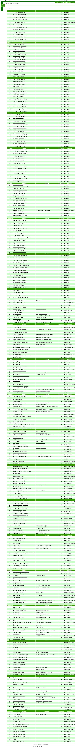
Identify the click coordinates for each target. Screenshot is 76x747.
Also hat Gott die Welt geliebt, (18, 310)
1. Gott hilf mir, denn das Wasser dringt (20, 106)
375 (9, 707)
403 (9, 657)
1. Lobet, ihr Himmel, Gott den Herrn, (19, 201)
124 (9, 216)
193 (9, 198)
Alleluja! (14, 304)
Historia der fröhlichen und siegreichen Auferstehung (22, 488)
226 (9, 165)
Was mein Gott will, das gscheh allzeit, (20, 722)
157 (9, 12)
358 (9, 491)
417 (9, 550)
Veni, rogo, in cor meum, (17, 697)
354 (9, 704)
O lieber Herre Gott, (16, 597)
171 (9, 250)
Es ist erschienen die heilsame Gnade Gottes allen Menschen (23, 424)
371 (9, 424)
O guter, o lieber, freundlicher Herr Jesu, (43, 585)
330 (9, 724)
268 (9, 433)
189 (9, 260)
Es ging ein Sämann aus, (17, 423)
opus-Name (69, 10)
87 (9, 389)
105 (9, 227)
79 (9, 652)
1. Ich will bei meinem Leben (18, 180)
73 (9, 317)
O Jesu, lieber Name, (39, 595)
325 (9, 384)
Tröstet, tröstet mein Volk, (17, 679)
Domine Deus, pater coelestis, (18, 391)
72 (9, 625)
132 (9, 144)
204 (9, 46)
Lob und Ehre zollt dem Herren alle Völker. (43, 548)
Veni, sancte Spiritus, (16, 699)
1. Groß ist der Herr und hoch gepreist (19, 121)
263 (9, 315)
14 (9, 667)
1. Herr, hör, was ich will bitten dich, (19, 143)
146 (9, 126)
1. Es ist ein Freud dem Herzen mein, (19, 88)
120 (9, 57)
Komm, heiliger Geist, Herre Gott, (19, 550)
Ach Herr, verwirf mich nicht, (41, 431)
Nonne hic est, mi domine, (17, 580)
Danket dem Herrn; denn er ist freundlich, (20, 352)
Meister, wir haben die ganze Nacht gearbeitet (21, 572)
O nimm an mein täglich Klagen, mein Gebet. (44, 629)
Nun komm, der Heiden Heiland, (41, 694)
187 (9, 282)
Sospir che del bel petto (17, 667)
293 (9, 558)
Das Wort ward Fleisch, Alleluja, (41, 691)
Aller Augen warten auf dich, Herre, (19, 305)
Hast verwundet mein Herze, (41, 714)
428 (9, 552)
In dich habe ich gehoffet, (40, 528)
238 (9, 263)
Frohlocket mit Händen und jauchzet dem (20, 446)
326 (9, 674)
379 (9, 665)
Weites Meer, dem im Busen (41, 687)
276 (9, 545)
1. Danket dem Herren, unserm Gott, (19, 44)
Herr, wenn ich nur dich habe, (18, 476)
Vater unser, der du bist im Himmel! (42, 614)
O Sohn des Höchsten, (40, 627)
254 (9, 67)
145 (9, 121)
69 (9, 671)
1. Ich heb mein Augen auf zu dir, (19, 163)
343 (9, 473)
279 (9, 577)
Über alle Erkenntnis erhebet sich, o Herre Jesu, (44, 672)
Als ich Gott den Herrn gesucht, (41, 433)
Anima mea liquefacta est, (17, 315)
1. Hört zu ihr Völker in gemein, (18, 126)
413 (9, 458)
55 (9, 372)
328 (9, 699)
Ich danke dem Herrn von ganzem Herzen (20, 503)
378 (9, 381)
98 (9, 252)
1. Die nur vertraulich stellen (18, 71)
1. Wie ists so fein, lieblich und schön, (19, 263)
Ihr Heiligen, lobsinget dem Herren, (19, 523)
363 (9, 562)
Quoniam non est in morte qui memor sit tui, (21, 630)
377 (9, 463)
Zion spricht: (15, 739)
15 (9, 404)
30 (9, 736)
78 (9, 397)
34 (9, 506)
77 (9, 617)
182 (9, 138)
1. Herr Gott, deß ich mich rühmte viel (19, 129)
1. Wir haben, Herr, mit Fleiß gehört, (19, 270)
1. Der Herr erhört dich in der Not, (19, 51)
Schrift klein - (61, 0)
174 (9, 173)
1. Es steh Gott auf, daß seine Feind (19, 94)
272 (9, 525)
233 (9, 273)
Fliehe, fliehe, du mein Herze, (41, 448)
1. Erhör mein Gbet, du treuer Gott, (19, 81)
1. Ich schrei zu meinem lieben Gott (19, 176)
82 (9, 530)
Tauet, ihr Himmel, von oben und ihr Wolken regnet (45, 635)
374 (9, 684)
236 (9, 150)
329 (9, 537)
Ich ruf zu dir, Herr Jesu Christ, (41, 674)
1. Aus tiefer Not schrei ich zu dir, (19, 32)
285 (9, 609)
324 (9, 495)
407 (9, 555)
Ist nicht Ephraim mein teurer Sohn (19, 538)
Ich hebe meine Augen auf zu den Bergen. (20, 515)
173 (9, 191)
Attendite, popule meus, (17, 319)
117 (9, 160)
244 (9, 141)
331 (9, 387)
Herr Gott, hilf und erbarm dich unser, (42, 372)
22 (9, 371)
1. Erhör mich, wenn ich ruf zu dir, (19, 84)
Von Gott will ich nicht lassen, (18, 712)
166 (9, 106)
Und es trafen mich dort (40, 531)
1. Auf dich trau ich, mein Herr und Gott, (20, 27)
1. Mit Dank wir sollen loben (18, 225)
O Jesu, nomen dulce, (17, 595)
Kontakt (57, 2)
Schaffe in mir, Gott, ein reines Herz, (19, 642)
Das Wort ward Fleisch (17, 357)
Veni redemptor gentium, (17, 694)
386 (9, 379)
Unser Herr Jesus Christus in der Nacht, (20, 682)
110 (9, 91)
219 (9, 284)
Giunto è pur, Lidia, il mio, (17, 454)
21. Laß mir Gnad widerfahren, (18, 284)
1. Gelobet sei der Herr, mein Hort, (19, 103)
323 (9, 543)
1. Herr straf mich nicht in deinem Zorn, (20, 136)
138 (9, 277)
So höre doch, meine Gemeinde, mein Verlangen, (44, 319)
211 (9, 203)
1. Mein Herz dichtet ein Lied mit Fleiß (20, 215)
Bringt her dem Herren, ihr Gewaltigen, (20, 332)
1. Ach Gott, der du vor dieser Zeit (19, 12)
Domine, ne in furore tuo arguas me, (19, 396)
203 (9, 41)
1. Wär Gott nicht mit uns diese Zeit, (19, 248)
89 (9, 614)
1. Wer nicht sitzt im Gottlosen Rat (19, 258)
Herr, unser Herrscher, (17, 473)
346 (9, 520)
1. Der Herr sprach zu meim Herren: (19, 59)
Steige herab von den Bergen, (41, 692)
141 (9, 270)
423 (9, 682)
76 (9, 672)
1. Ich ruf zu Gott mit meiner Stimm (19, 173)
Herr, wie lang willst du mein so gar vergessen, (21, 480)
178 (9, 243)
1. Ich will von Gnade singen (18, 185)
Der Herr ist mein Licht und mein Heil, (20, 366)
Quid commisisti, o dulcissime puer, (19, 624)
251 (9, 222)
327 (9, 22)
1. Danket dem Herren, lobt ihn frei (19, 41)
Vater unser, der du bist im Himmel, (19, 689)
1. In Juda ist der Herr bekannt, (18, 191)
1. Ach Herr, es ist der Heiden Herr (19, 17)
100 (9, 84)
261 (9, 701)
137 (9, 161)
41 (9, 583)
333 (9, 645)
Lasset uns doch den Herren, (18, 555)
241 (9, 39)
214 (9, 211)
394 (9, 644)
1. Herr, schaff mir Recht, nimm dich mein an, (21, 155)
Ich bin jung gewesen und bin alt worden (20, 501)
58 (9, 409)
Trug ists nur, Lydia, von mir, (41, 454)
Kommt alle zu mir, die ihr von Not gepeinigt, (44, 701)
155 (9, 267)
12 (9, 575)
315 (9, 490)
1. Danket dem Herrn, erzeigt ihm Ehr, (20, 46)
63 (9, 408)
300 (9, 486)
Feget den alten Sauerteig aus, (18, 438)
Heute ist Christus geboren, (40, 490)
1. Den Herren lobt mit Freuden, (18, 47)
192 (9, 109)
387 (9, 481)
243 (9, 31)
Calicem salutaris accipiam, (18, 335)
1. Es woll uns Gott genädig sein (18, 96)
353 (9, 719)
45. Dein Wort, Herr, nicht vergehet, (19, 287)
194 (9, 240)
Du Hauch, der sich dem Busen (41, 667)
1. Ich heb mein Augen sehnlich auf (19, 165)
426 (9, 568)
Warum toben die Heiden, (17, 716)
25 (9, 325)
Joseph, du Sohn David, (17, 543)
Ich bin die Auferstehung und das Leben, (20, 495)
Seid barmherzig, (16, 647)
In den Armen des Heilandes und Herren (43, 530)
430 (9, 351)
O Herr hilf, (15, 588)
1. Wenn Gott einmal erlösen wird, (19, 257)
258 (9, 434)
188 (9, 128)
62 (9, 629)
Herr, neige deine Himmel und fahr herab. (20, 468)
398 (9, 362)
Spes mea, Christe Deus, (17, 671)
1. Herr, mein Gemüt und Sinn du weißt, (20, 150)
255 (9, 205)
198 (9, 195)
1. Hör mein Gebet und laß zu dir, (19, 123)
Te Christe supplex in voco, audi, (18, 674)
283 (9, 332)
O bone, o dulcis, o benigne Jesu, (19, 585)
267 (9, 329)
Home (3, 4)
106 (9, 265)
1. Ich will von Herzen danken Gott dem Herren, (21, 186)
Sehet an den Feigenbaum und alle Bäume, (20, 644)
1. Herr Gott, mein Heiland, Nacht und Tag (20, 134)
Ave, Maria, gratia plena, (17, 327)
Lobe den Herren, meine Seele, (18, 557)
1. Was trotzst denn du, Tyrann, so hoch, (20, 255)
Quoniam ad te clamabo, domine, (19, 629)
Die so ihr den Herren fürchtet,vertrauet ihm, (21, 386)
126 (9, 37)
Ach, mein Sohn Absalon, (40, 443)
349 (9, 446)
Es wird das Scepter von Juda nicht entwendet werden (22, 428)
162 (9, 116)
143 (9, 76)
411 (9, 689)
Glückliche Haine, (39, 650)
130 (9, 99)
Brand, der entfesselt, (39, 441)
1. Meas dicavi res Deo (17, 210)
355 (9, 451)
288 (9, 523)
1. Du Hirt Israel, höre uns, (17, 72)
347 (9, 508)
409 (9, 647)
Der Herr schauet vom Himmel (18, 369)
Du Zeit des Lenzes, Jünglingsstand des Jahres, (44, 602)
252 (9, 278)
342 (9, 662)
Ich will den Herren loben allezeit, (19, 521)
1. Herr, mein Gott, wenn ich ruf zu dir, (20, 151)
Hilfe (73, 2)
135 (9, 136)
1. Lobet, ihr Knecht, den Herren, (19, 203)
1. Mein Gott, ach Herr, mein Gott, (19, 213)
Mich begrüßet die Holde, (40, 575)
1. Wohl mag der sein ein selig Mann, (19, 277)
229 (9, 248)
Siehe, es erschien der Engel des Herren (20, 657)
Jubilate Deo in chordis (17, 545)
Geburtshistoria (15, 449)
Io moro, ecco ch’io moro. (17, 533)
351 (9, 459)
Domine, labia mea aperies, (18, 392)
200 (9, 123)
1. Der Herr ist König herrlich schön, (19, 54)
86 (9, 630)
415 (9, 639)
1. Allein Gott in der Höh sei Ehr (18, 22)
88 (9, 610)
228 (9, 163)
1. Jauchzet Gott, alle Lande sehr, (19, 196)
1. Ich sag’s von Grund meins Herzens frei (20, 175)
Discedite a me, (15, 389)
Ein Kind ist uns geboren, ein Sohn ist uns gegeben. (22, 416)
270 (9, 319)
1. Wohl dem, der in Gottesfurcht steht (19, 273)
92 (9, 615)
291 (9, 642)
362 (9, 709)
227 (9, 88)
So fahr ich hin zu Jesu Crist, (18, 665)
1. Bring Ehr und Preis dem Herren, (19, 37)
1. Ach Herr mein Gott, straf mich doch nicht (21, 16)
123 (9, 155)
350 (9, 560)
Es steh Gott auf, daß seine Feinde (19, 426)
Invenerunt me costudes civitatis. (18, 531)
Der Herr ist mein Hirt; (17, 364)
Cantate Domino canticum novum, (19, 339)
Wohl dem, (15, 733)
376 (9, 637)
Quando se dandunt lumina (17, 619)
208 (9, 59)
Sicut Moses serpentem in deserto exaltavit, (20, 654)
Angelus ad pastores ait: (17, 314)
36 (9, 540)
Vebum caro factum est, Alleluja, (19, 691)
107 (9, 178)
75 (9, 632)
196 (9, 242)
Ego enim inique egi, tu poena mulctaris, (20, 409)
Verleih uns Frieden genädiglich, (18, 704)
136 (9, 193)
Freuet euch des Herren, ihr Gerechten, (20, 444)
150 (9, 93)
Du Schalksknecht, (16, 401)
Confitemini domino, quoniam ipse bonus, (20, 342)
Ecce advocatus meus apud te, (18, 406)
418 (9, 582)
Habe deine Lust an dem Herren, (18, 461)
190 (9, 89)
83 (9, 697)
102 (9, 16)
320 (9, 501)
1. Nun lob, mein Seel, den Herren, (19, 233)
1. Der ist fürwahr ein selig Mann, (19, 61)
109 (9, 19)
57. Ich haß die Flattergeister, (18, 290)
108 (9, 14)
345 (9, 367)
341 (9, 563)
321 (9, 476)
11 (9, 620)
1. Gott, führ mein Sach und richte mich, (20, 111)
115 (9, 69)
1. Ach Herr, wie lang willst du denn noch (20, 19)
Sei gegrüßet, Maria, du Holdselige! (19, 645)
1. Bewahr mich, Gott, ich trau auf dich (20, 36)
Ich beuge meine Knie (17, 493)
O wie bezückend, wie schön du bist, (42, 603)
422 (9, 511)
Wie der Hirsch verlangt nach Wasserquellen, (43, 622)
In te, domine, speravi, (17, 528)
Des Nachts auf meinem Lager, (41, 525)
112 (9, 36)
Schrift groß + (72, 0)
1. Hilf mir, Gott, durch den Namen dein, (20, 156)
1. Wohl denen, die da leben (18, 275)
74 (9, 580)
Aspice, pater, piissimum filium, (18, 317)
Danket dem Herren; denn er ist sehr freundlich (44, 342)
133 (9, 175)
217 (9, 275)
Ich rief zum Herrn (39, 299)
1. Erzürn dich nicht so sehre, (18, 86)
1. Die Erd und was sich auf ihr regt (19, 64)
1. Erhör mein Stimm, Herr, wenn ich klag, (20, 83)
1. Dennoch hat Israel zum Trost (18, 49)
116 (9, 51)
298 (9, 354)
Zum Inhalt (3, 0)
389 (9, 496)
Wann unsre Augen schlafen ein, (41, 619)
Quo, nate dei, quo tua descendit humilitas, (20, 627)
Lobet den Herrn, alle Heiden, (18, 562)
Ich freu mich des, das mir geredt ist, (19, 510)
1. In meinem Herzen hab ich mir (19, 193)
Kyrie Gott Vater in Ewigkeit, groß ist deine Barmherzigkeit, (23, 553)
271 (9, 392)
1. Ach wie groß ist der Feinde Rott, (19, 21)
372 (9, 706)
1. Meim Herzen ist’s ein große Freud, (19, 211)
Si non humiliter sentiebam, (18, 652)
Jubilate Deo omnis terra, (17, 547)
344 (9, 567)
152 (9, 81)
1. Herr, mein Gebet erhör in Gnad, (19, 146)
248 (9, 146)
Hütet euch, (15, 458)
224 (9, 294)
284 (9, 503)
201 (9, 233)
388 (9, 356)
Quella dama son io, (16, 620)
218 (9, 295)
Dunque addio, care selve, (17, 404)
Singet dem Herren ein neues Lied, (19, 662)
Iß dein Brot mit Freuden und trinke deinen (20, 491)
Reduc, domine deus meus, (18, 632)
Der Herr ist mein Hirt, (17, 362)
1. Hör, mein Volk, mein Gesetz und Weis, (20, 124)
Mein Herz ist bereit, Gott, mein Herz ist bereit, (21, 563)
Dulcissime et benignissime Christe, (19, 402)
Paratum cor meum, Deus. (17, 612)
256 (9, 307)
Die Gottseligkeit (16, 377)
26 (9, 510)
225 (9, 171)
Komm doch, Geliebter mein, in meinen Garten (44, 696)
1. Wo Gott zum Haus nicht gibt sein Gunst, (20, 272)
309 (9, 600)
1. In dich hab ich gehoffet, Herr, (18, 188)
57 (9, 411)
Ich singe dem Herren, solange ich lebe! (43, 337)
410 (9, 655)
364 (9, 386)
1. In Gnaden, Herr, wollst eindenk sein (20, 190)
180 (9, 119)
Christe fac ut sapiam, (17, 340)
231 (9, 257)
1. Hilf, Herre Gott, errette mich (18, 158)
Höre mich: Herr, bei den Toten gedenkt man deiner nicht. (46, 630)
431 (9, 340)
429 (9, 305)
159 (9, 220)
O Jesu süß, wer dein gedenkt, (18, 593)
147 (9, 108)
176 (9, 17)
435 (9, 449)
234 (9, 66)
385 (9, 357)
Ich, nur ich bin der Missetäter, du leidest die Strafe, (45, 409)
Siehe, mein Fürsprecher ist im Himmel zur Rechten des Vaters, (47, 406)
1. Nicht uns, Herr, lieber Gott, (18, 232)
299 (9, 377)
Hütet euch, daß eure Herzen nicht (19, 459)
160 (9, 235)
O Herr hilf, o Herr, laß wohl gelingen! (19, 590)
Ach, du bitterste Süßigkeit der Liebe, (42, 587)
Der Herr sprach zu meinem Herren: (19, 371)
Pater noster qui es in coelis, (18, 614)
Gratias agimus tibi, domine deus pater (19, 456)
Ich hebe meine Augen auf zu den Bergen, (20, 513)
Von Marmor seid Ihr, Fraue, (41, 374)
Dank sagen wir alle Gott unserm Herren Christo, (21, 347)
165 (9, 94)
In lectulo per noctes (16, 525)
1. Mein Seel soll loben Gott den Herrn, (20, 222)
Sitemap (61, 2)
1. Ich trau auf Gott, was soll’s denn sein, (20, 178)
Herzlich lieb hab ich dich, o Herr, (19, 481)
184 (9, 98)
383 (9, 498)
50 (9, 488)
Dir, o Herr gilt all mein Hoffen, (41, 526)
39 (9, 557)
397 (9, 401)
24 (9, 297)
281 (9, 471)
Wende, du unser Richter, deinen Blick (42, 632)
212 (9, 24)
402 (9, 590)
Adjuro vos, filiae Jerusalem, (18, 300)
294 (9, 418)
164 (9, 96)
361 (9, 468)
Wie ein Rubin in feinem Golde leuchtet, (20, 726)
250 (9, 181)
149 (9, 255)
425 (9, 347)
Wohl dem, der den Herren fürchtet (19, 734)
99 (9, 21)
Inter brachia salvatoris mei (17, 530)
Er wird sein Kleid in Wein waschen (19, 419)
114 (9, 166)
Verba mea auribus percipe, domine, (19, 702)
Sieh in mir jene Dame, (40, 620)
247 (9, 176)
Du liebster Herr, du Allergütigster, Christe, (43, 402)
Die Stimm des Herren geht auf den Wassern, (21, 387)
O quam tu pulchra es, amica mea (19, 603)
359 (9, 366)
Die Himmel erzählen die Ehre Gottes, (19, 379)
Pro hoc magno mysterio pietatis (18, 617)
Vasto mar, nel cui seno (17, 687)
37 (9, 312)
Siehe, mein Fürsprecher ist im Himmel (20, 659)
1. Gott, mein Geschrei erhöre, (18, 118)
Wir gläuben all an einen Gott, (18, 729)
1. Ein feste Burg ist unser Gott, (18, 76)
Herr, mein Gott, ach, (39, 396)
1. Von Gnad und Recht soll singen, (19, 247)
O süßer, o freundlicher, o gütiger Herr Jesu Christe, (22, 609)
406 (9, 593)
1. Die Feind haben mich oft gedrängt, (19, 66)
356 (9, 426)
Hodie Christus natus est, (17, 490)
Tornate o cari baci (16, 677)
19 (9, 687)
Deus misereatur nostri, (17, 372)
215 (9, 206)
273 (9, 531)
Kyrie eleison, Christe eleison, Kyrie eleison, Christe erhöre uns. (24, 552)
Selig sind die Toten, (16, 649)
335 (9, 717)
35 (9, 664)
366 (9, 712)
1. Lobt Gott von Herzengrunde (18, 208)
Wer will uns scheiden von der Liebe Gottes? (21, 724)
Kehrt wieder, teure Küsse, (40, 677)
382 (9, 679)
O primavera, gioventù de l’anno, (18, 602)
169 (9, 114)
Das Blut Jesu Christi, (17, 354)
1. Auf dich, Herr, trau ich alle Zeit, (19, 29)
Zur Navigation (8, 0)
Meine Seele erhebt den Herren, (18, 567)
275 (9, 334)
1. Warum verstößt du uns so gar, (18, 250)
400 (9, 731)
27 (9, 475)
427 (9, 237)
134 (9, 86)
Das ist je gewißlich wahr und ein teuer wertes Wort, (22, 356)
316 (9, 619)
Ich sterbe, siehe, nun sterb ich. (41, 533)
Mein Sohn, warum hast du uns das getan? (20, 565)
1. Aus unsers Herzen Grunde (18, 34)
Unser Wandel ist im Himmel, (18, 686)
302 (9, 414)
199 (9, 247)
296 (9, 436)
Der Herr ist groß (16, 361)
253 (9, 201)
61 (9, 702)
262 (9, 548)
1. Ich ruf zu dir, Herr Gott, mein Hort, (19, 170)
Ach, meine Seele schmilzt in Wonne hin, (43, 315)
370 (9, 419)
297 (9, 588)
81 (9, 339)
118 (9, 213)
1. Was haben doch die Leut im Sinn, (19, 252)
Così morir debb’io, (16, 344)
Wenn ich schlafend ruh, (40, 408)
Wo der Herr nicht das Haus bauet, (19, 731)
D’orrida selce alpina (16, 346)
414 (9, 573)
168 (9, 29)
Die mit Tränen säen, (16, 381)
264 (9, 300)
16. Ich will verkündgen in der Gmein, (19, 280)
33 (9, 364)
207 (9, 129)
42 (9, 382)
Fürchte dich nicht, (16, 436)
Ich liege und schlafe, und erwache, (19, 516)
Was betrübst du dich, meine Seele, (19, 717)
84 (9, 406)
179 (9, 223)
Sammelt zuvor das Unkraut (18, 637)
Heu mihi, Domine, (16, 485)
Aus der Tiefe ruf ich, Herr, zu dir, (19, 325)
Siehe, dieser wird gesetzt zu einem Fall (20, 655)
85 (9, 396)
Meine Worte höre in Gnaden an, (41, 702)
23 (9, 716)
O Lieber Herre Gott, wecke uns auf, (19, 598)
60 (9, 335)
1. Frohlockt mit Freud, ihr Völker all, (19, 101)
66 (9, 528)
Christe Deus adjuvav (39, 592)
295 (9, 592)
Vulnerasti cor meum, (17, 714)
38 (9, 304)
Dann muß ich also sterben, (40, 344)
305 (9, 210)
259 (9, 526)
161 (9, 83)
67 (9, 402)
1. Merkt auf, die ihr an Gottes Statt (19, 223)
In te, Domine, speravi (17, 526)
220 (9, 285)
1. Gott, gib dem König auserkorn (19, 114)
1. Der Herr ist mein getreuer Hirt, (19, 57)
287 (9, 597)
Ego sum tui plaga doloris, (17, 411)
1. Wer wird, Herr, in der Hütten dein (19, 262)
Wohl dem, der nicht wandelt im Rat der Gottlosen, (22, 738)
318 (9, 376)
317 (9, 572)
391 (9, 649)
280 (9, 478)
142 (9, 215)
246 (9, 151)
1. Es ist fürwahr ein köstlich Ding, (19, 89)
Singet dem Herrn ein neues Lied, (19, 664)
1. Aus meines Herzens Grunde (18, 31)
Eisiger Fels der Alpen (40, 346)
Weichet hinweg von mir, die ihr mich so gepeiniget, (45, 389)
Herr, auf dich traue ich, (17, 463)
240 (9, 208)
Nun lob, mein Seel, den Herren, (18, 583)
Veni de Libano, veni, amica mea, (19, 692)
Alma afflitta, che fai (16, 309)
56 (9, 624)
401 (9, 565)
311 (9, 461)
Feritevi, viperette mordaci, (17, 439)
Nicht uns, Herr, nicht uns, (17, 578)
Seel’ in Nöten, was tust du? (41, 309)
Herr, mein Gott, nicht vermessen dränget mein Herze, (45, 397)
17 (9, 374)
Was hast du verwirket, (40, 624)
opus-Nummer (61, 10)
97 (9, 258)
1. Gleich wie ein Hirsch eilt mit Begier (20, 104)
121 (9, 64)
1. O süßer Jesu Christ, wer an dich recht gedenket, (22, 237)
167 (9, 74)
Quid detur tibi (15, 625)
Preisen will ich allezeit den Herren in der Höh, (44, 329)
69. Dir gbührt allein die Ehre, (18, 292)
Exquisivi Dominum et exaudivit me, (19, 433)
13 (9, 533)
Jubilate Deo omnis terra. (17, 548)
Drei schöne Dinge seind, (17, 399)
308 (9, 595)
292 (9, 369)
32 (9, 352)
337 (9, 322)
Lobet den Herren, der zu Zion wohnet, (20, 558)
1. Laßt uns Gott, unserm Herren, (19, 200)
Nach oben (35, 744)
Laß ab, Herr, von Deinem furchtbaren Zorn (43, 322)
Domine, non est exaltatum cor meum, (19, 397)
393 (9, 518)
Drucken (40, 744)
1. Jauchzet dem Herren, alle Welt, (19, 195)
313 (9, 330)
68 (9, 654)
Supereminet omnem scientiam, (18, 672)
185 (9, 134)
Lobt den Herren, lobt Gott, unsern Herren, (43, 545)
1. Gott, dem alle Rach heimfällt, (18, 109)
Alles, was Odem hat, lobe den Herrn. (19, 307)
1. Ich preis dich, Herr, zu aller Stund (19, 168)
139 (9, 104)
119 (9, 280)
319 (9, 493)
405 (9, 607)
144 (9, 101)
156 (9, 158)
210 (9, 61)
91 (9, 342)
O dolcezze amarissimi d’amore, (18, 587)
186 (9, 185)
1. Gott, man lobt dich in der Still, (19, 116)
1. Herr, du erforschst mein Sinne (19, 141)
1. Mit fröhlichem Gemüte (17, 227)
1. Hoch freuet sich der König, (18, 160)
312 (9, 466)
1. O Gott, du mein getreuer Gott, (19, 235)
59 (9, 627)
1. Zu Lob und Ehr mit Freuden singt (19, 278)
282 (9, 413)
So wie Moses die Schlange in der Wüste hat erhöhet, (45, 654)
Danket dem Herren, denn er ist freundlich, (20, 349)
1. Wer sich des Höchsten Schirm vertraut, (20, 260)
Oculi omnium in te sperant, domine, (19, 610)
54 (9, 431)
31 (9, 515)
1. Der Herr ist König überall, (18, 52)
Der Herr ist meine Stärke (17, 367)
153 (9, 133)
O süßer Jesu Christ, (16, 607)
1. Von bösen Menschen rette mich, (19, 245)
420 (9, 553)
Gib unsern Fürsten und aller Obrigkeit (20, 451)
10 (9, 441)
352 (9, 470)
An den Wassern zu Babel (17, 312)
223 (9, 292)
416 (9, 480)
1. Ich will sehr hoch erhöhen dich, (19, 181)
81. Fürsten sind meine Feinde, (18, 294)
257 (9, 612)
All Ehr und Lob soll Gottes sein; (19, 302)
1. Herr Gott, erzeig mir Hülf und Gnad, (20, 133)
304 (9, 659)
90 (9, 391)
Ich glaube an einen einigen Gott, (19, 511)
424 (9, 505)
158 (9, 118)
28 (9, 733)
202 (9, 139)
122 (9, 230)
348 (9, 483)
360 (9, 741)
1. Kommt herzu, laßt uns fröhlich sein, (20, 198)
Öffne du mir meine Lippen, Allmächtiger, (43, 392)
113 (9, 131)
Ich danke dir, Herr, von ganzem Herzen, (20, 508)
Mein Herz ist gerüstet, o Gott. (41, 612)
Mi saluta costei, (16, 575)
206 (9, 228)
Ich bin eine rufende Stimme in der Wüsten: (20, 498)
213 (9, 232)
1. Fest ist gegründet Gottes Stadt (19, 98)
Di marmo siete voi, (16, 374)
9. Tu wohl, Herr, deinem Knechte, (19, 295)
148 (9, 79)
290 (9, 738)
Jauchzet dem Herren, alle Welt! (18, 540)
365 (9, 399)
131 (9, 180)
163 (9, 196)
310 (9, 516)
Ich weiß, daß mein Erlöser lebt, (18, 518)
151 (9, 156)
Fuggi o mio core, (16, 448)
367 (9, 444)
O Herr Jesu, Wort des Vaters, (41, 330)
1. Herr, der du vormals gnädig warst (19, 138)
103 (9, 27)
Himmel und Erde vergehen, (18, 486)
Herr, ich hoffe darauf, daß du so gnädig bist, (21, 466)
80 (9, 669)
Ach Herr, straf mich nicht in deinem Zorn (20, 297)
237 (9, 190)
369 (9, 428)
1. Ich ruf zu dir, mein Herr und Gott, (19, 171)
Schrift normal (66, 0)
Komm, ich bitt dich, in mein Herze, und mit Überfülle (45, 697)
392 (9, 722)
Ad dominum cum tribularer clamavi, (19, 299)
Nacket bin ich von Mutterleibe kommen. (20, 577)
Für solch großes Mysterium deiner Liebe (43, 617)
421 (9, 302)
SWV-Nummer (10, 10)
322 (9, 635)
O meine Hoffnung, (39, 671)
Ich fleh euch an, (39, 300)
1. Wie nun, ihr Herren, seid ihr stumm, (20, 267)
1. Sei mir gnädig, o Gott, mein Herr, (19, 238)
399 (9, 513)
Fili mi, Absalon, (16, 443)
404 (9, 438)
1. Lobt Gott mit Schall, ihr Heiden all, (20, 206)
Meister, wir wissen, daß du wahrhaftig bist (20, 573)
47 (9, 542)
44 (9, 734)
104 (9, 225)
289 (9, 421)
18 (9, 454)
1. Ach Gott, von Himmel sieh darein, (19, 14)
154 (9, 238)
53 (9, 585)
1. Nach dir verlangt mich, (17, 230)
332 (9, 547)
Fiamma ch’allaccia (16, 441)
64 (9, 714)
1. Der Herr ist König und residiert (19, 56)
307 (9, 721)
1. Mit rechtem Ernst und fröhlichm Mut (20, 228)
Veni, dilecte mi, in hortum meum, (19, 696)
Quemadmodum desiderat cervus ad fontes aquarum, (22, 622)
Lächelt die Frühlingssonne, (40, 634)
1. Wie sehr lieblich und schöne (18, 268)
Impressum (69, 2)
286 (9, 361)
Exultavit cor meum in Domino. (18, 434)
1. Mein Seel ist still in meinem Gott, (19, 220)
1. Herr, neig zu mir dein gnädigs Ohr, (19, 153)
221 (9, 287)
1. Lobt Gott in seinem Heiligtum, (19, 205)
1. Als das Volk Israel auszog (18, 24)
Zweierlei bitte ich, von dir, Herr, (18, 741)
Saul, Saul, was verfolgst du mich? (19, 639)
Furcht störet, (38, 681)
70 (9, 681)
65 (9, 485)
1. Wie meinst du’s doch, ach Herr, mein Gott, (21, 265)
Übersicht (3, 6)
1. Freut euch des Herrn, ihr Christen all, (20, 99)
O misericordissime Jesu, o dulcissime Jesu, (20, 600)
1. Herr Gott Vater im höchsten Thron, (19, 128)
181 (9, 268)
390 (9, 686)
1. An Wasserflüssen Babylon (18, 26)
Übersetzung (47, 10)
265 (9, 603)
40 (9, 538)
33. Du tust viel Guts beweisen (18, 285)
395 (9, 314)
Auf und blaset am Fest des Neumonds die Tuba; (44, 334)
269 (9, 443)
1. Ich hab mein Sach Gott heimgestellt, (43, 210)
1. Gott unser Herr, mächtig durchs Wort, (20, 108)
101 (9, 143)
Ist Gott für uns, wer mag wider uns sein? (20, 537)
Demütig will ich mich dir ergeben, (42, 652)
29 (9, 727)
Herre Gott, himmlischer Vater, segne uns (43, 391)
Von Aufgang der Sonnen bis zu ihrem (20, 709)
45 (9, 349)
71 (9, 299)
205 (9, 44)
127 (9, 168)
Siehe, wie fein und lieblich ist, (18, 660)
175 (9, 124)
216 (9, 200)
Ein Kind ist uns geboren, (17, 414)
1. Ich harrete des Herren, (17, 161)
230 (9, 71)
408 (9, 423)
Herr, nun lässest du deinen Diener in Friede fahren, (22, 471)
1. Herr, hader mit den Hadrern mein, (19, 144)
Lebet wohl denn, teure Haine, (41, 404)
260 (9, 337)
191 (9, 54)
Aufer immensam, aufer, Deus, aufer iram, (20, 322)
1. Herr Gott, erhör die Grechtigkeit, (19, 131)
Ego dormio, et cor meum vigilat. (19, 408)
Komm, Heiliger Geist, (40, 699)
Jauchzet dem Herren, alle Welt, (18, 542)
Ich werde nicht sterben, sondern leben (19, 520)
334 (9, 327)
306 (9, 521)
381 (9, 598)
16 (9, 677)
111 (9, 262)
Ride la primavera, (16, 634)
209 (9, 186)
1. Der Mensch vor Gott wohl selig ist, (19, 62)
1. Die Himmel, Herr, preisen (18, 69)
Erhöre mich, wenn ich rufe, (18, 421)
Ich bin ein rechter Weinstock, (18, 496)
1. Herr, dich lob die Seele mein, (18, 139)
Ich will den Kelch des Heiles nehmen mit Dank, (44, 335)
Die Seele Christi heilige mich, (18, 384)
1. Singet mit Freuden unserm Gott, (19, 243)
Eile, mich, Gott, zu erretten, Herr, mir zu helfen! (21, 413)
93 (9, 456)
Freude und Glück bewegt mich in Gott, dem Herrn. (45, 434)
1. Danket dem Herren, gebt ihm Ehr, (19, 39)
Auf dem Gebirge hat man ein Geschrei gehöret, (21, 320)
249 (9, 103)
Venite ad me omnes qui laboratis (19, 701)
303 (9, 729)
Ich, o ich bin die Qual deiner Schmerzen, (43, 411)
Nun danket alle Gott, (17, 582)
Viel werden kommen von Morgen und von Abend (22, 707)
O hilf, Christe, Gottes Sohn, (18, 592)
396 (9, 320)
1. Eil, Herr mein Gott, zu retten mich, (19, 74)
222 (9, 290)
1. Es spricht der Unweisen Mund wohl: (20, 91)
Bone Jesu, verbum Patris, (17, 330)
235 (9, 32)
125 (9, 170)
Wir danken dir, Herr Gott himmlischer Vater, (44, 456)
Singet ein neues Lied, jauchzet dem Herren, (43, 339)
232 (9, 272)
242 (9, 26)
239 (9, 47)
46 (9, 739)
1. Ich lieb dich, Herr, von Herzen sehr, (20, 166)
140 (9, 111)
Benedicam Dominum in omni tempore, (20, 329)
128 (9, 188)
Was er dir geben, (39, 625)
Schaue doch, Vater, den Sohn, (41, 317)
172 (9, 34)
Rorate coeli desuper (16, 635)
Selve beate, (15, 650)
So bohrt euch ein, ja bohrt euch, (41, 439)
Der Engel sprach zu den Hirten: (41, 314)
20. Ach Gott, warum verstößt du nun (19, 282)
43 (9, 578)
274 (9, 696)
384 (9, 416)
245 (9, 245)
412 (9, 660)
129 (9, 62)
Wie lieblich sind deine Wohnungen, (19, 727)
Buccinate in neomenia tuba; (18, 334)
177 (9, 72)
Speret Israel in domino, (17, 669)
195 (9, 52)
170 (9, 49)
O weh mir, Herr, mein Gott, (41, 485)
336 (9, 622)
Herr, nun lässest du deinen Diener (19, 470)
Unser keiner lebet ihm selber (18, 684)
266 (9, 692)
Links (65, 2)
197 (9, 56)
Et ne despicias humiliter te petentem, (19, 431)
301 (9, 694)
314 (9, 691)
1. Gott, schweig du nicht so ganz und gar (20, 119)
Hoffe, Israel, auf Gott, (40, 669)
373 (9, 453)
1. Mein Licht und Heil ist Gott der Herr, (20, 216)
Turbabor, (14, 681)
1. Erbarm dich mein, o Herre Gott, (19, 79)
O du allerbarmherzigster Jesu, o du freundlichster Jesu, (45, 600)
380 (9, 310)
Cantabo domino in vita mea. (18, 337)
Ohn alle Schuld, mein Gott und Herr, (42, 580)
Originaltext (24, 10)
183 (9, 153)
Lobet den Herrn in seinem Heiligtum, (19, 560)
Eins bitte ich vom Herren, (17, 418)
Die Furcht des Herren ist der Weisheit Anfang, (21, 376)
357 (9, 726)
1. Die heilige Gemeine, (17, 67)
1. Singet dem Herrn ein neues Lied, (19, 240)
